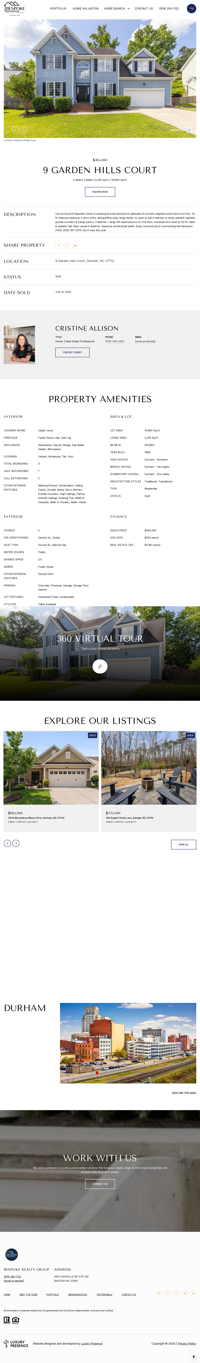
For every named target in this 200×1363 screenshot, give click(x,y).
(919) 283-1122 (169, 8)
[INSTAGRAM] (168, 1293)
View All (184, 844)
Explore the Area (184, 1093)
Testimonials (104, 1294)
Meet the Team (28, 1294)
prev (15, 130)
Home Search (114, 8)
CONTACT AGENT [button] (72, 352)
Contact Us (129, 1294)
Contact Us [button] (100, 1184)
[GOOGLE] (185, 1293)
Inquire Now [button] (100, 191)
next (23, 130)
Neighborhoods (77, 1294)
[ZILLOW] (193, 1293)
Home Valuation (86, 8)
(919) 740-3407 (114, 341)
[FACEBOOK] (159, 1293)
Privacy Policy (187, 1343)
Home (7, 1294)
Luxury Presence (91, 1343)
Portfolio (58, 8)
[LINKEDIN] (176, 1293)
